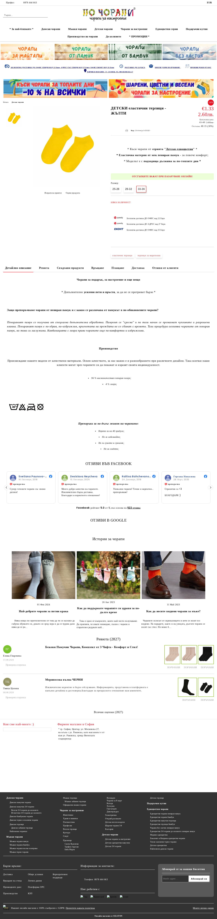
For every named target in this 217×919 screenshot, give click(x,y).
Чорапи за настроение (134, 29)
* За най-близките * (22, 29)
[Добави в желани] (211, 220)
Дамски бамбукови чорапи (21, 816)
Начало (5, 102)
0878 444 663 (30, 2)
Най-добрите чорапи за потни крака (43, 611)
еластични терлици (122, 255)
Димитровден (113, 812)
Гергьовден (112, 809)
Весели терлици (70, 829)
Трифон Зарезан (72, 847)
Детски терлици (157, 798)
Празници (67, 840)
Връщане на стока (12, 881)
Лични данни (35, 881)
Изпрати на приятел (53, 193)
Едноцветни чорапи (158, 809)
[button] (6, 487)
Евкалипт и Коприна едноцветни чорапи (167, 838)
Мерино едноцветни (159, 835)
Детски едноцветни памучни (117, 843)
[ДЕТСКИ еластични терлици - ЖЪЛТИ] (66, 185)
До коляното (113, 36)
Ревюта (44, 267)
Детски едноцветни (179, 149)
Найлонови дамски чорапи (161, 849)
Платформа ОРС (36, 887)
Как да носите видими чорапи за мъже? (173, 611)
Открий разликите (113, 819)
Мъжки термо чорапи (19, 852)
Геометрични (110, 815)
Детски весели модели (115, 822)
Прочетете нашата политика (80, 908)
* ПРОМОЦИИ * (139, 36)
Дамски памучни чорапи (20, 802)
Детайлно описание (18, 267)
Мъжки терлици (70, 798)
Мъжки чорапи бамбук (20, 845)
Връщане (97, 267)
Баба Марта (70, 849)
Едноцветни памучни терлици (163, 821)
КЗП (30, 893)
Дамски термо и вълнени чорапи (24, 820)
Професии (67, 826)
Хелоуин (110, 806)
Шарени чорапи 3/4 (113, 826)
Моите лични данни (203, 908)
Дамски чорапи (50, 29)
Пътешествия (69, 822)
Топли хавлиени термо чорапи (163, 842)
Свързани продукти (70, 267)
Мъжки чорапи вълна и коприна (23, 848)
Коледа (110, 803)
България (109, 829)
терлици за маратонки (149, 255)
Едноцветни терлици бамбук (162, 824)
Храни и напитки (70, 818)
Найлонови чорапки (18, 831)
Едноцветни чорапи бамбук (162, 817)
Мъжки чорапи (77, 29)
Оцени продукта (73, 193)
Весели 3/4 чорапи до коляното (24, 810)
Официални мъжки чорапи (74, 805)
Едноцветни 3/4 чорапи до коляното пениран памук (172, 831)
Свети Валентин (72, 844)
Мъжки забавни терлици (75, 801)
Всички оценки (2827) (108, 712)
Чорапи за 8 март (114, 801)
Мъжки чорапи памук (19, 841)
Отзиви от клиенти (165, 267)
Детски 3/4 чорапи (113, 846)
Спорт (65, 836)
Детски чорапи (104, 29)
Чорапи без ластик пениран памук (165, 828)
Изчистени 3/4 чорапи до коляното (26, 813)
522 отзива (134, 507)
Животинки (68, 815)
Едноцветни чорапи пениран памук (165, 814)
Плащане (118, 267)
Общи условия (35, 874)
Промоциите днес (12, 887)
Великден (111, 798)
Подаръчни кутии (196, 29)
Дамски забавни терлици (22, 828)
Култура (66, 833)
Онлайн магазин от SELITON (108, 916)
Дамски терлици (17, 824)
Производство (10, 893)
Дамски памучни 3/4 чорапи (22, 807)
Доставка (138, 267)
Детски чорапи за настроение (117, 839)
